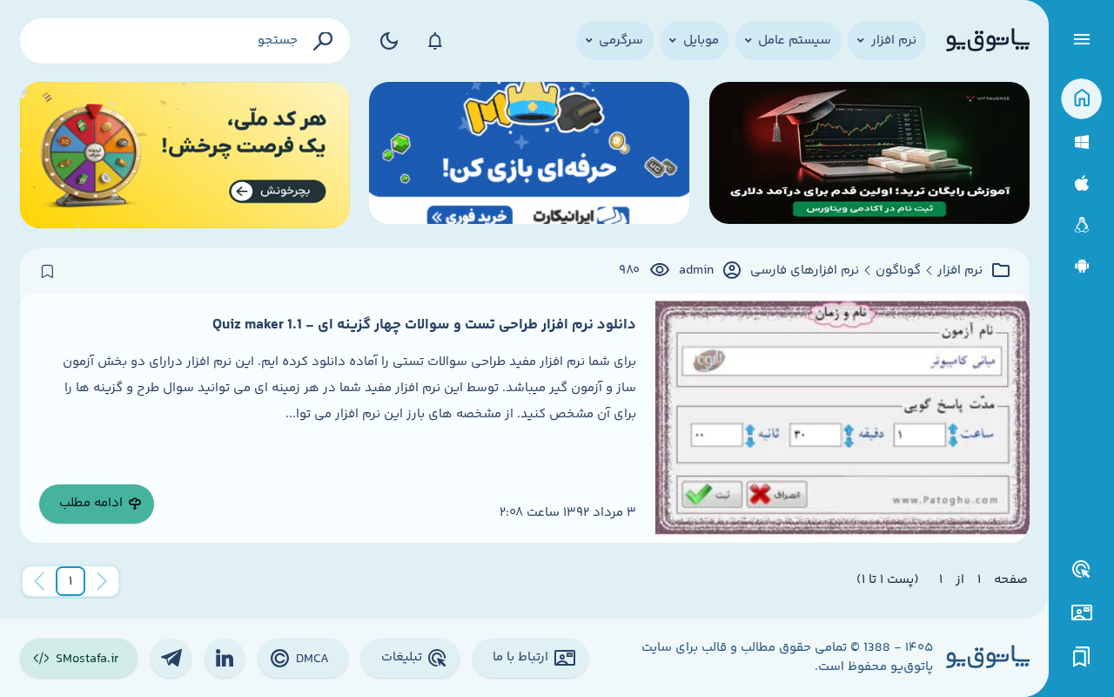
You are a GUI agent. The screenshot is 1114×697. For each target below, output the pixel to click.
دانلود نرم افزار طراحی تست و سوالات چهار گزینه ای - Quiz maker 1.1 (424, 325)
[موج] (869, 155)
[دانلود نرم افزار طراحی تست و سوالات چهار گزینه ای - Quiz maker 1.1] (842, 418)
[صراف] (185, 155)
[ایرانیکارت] (529, 155)
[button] (70, 581)
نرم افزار (960, 271)
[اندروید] (1081, 266)
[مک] (1081, 183)
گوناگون (898, 271)
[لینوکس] (1081, 225)
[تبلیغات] (1082, 570)
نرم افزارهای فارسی (804, 271)
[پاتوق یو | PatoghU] (988, 41)
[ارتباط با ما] (1081, 613)
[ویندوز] (1081, 142)
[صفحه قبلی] (101, 581)
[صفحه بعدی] (39, 581)
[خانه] (1081, 98)
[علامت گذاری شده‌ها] (1082, 657)
